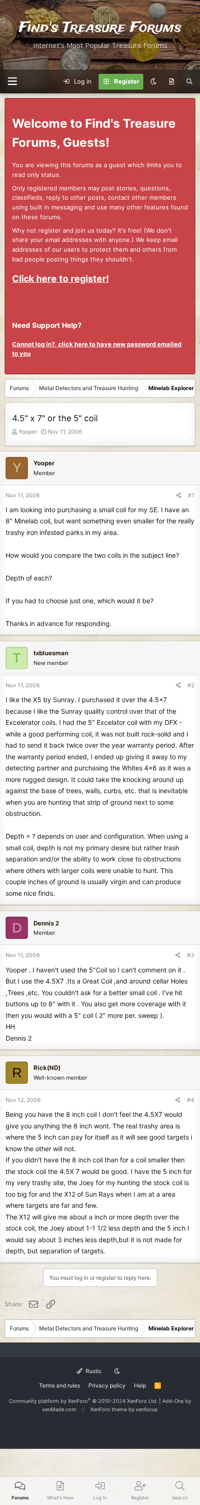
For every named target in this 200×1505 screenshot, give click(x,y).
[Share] (179, 495)
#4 (190, 1099)
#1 (191, 495)
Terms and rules (59, 1385)
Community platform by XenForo (83, 1401)
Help (140, 1385)
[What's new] (171, 81)
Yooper (28, 431)
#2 (190, 685)
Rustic (93, 1371)
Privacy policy (107, 1385)
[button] (12, 81)
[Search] (189, 81)
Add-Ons (173, 1401)
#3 (190, 954)
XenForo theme (108, 1409)
